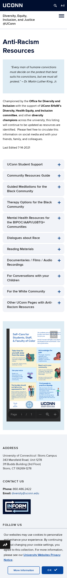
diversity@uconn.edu (25, 493)
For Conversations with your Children (28, 278)
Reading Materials (20, 249)
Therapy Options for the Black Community (29, 204)
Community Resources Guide (28, 176)
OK (50, 570)
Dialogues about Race (23, 238)
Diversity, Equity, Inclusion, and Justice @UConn (19, 20)
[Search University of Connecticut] (55, 6)
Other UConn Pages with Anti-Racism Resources (29, 305)
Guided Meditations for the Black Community (27, 189)
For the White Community (26, 291)
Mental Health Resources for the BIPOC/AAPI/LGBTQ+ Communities (28, 222)
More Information (24, 570)
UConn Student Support (25, 164)
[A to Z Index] (63, 6)
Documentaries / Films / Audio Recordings (29, 262)
